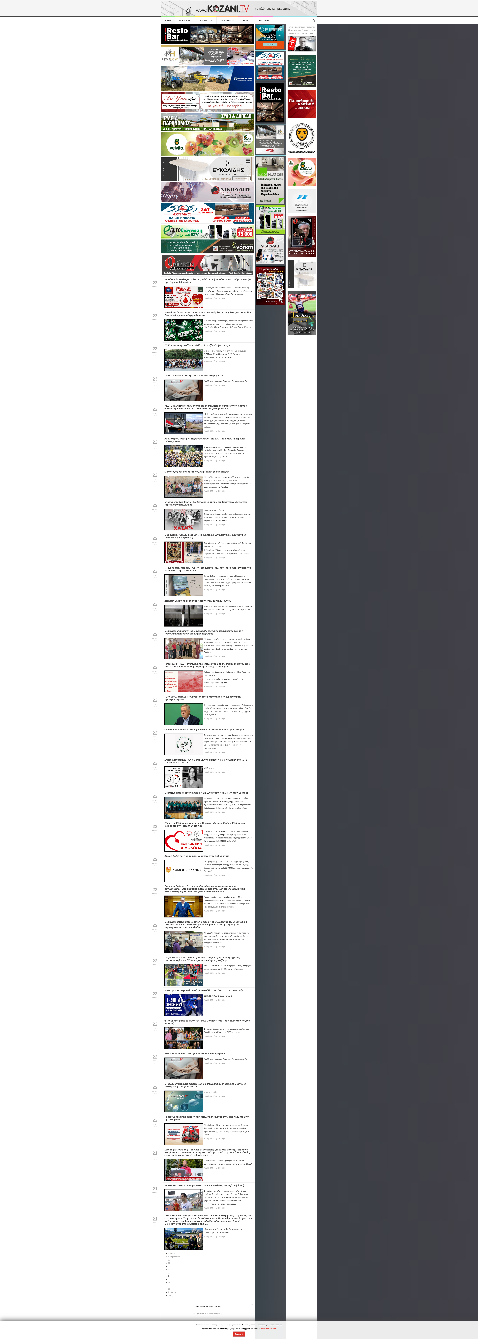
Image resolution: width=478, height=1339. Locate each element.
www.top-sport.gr (215, 1313)
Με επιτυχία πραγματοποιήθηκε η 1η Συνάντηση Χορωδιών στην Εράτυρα (206, 792)
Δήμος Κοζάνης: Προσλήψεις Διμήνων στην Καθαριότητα (196, 856)
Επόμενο (172, 1292)
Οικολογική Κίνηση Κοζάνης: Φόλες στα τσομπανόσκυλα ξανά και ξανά (204, 729)
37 (169, 1286)
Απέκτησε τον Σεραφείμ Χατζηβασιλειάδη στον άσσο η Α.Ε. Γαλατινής (203, 990)
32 (169, 1270)
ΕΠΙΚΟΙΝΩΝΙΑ (263, 20)
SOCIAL (245, 20)
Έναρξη (171, 1253)
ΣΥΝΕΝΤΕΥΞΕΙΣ (206, 20)
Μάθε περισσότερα (268, 1329)
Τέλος (170, 1296)
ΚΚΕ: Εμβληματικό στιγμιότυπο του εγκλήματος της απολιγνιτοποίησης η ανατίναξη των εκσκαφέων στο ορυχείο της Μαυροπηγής (205, 407)
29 (169, 1260)
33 (169, 1273)
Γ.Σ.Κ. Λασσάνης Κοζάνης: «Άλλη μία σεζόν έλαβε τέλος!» (197, 345)
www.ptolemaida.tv (200, 1313)
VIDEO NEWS (185, 20)
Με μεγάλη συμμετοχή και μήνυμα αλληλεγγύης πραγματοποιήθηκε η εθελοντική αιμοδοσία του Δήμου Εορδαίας (203, 632)
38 (169, 1289)
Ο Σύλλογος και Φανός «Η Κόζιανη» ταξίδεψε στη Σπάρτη (196, 471)
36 (169, 1283)
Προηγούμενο (174, 1257)
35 (169, 1279)
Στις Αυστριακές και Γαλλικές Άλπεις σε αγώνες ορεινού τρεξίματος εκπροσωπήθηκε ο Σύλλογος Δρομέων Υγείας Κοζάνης (202, 959)
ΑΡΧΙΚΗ (168, 20)
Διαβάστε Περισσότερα (215, 298)
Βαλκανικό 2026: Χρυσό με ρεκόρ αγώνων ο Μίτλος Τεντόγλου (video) (204, 1185)
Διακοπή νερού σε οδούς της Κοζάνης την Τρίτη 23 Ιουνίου (197, 600)
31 (169, 1266)
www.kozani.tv (210, 1092)
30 (169, 1263)
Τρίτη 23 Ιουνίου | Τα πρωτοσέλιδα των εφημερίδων (193, 375)
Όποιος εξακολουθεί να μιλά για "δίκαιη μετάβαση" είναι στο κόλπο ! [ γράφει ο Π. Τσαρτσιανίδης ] (302, 30)
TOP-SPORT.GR (227, 20)
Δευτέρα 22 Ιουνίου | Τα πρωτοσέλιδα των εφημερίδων (195, 1053)
